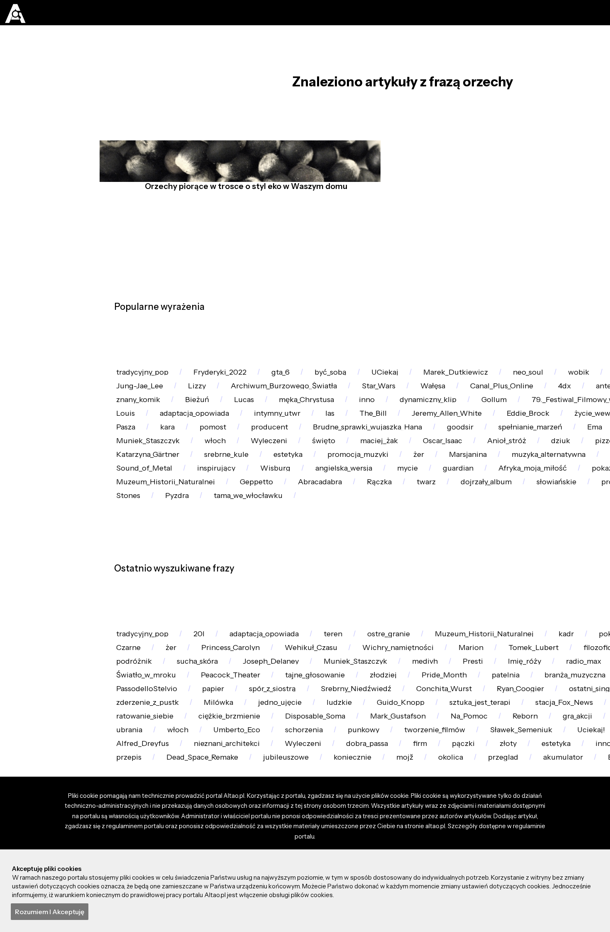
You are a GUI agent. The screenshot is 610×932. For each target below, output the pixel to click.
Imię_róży (186, 829)
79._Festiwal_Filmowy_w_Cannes (231, 447)
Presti (129, 829)
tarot (176, 400)
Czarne (219, 782)
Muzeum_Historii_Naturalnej (169, 588)
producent (562, 471)
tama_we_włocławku (369, 611)
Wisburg (203, 564)
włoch (570, 494)
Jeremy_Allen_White (155, 471)
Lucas (404, 424)
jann (228, 424)
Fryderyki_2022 (231, 377)
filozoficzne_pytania (236, 806)
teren (128, 400)
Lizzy (302, 400)
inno (541, 424)
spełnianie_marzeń (354, 494)
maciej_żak (191, 517)
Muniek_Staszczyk (496, 494)
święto (130, 517)
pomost (500, 471)
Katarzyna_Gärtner (528, 517)
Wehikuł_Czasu (421, 782)
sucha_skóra (389, 806)
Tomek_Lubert (144, 806)
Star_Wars (498, 400)
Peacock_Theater (422, 829)
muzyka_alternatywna (422, 541)
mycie (349, 564)
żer (277, 541)
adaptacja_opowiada (404, 447)
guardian (406, 564)
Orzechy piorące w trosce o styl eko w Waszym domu (243, 206)
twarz (456, 588)
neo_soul (569, 377)
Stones (236, 611)
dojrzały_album (522, 588)
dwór (185, 611)
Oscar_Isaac (261, 517)
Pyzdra (291, 611)
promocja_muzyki (210, 541)
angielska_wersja (279, 564)
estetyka (133, 541)
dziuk (390, 517)
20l (209, 759)
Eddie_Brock (244, 471)
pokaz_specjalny (147, 782)
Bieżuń (353, 424)
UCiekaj (412, 377)
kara (449, 471)
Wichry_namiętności (516, 782)
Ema (425, 494)
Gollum (131, 447)
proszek (132, 611)
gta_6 (297, 377)
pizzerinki (447, 517)
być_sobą (352, 377)
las (553, 447)
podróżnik (319, 806)
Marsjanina (332, 541)
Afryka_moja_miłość (487, 564)
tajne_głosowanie (514, 829)
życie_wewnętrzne (328, 471)
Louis (328, 447)
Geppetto (267, 588)
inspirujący (138, 564)
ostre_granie (418, 759)
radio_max (252, 829)
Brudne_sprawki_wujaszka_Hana (176, 494)
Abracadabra (338, 588)
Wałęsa (558, 400)
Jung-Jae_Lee (239, 400)
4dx (125, 424)
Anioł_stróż (331, 517)
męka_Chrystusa (474, 424)
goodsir (277, 494)
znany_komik (288, 424)
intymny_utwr (495, 447)
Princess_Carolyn (333, 782)
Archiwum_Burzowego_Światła (395, 400)
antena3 (176, 424)
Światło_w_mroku (330, 829)
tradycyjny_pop (146, 377)
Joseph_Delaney (470, 806)
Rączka (403, 588)
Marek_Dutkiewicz (490, 377)
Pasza (401, 471)
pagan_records (517, 541)
